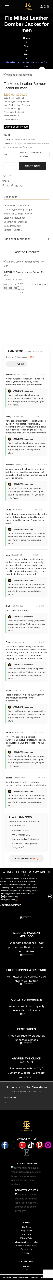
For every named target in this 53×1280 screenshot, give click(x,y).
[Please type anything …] (45, 6)
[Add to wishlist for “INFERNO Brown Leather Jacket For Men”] (26, 264)
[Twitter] (13, 1145)
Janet (8, 732)
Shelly (9, 606)
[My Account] (41, 6)
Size (5, 154)
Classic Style (15, 143)
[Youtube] (22, 1145)
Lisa (8, 555)
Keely (8, 416)
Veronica (10, 464)
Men (26, 54)
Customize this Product (16, 127)
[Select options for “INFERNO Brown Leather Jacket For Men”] (20, 264)
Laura (8, 509)
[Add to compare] (9, 175)
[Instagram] (48, 1145)
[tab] (26, 196)
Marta (8, 690)
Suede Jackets (28, 139)
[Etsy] (26, 1152)
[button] (41, 6)
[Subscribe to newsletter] (7, 1102)
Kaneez (9, 374)
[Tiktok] (30, 1145)
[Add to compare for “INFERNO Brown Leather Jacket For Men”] (33, 264)
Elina (8, 642)
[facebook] (5, 1145)
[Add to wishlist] (5, 175)
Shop (26, 46)
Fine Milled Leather (32, 143)
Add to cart (32, 166)
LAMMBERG (25, 1277)
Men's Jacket (25, 147)
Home (26, 38)
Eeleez (9, 777)
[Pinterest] (39, 1145)
